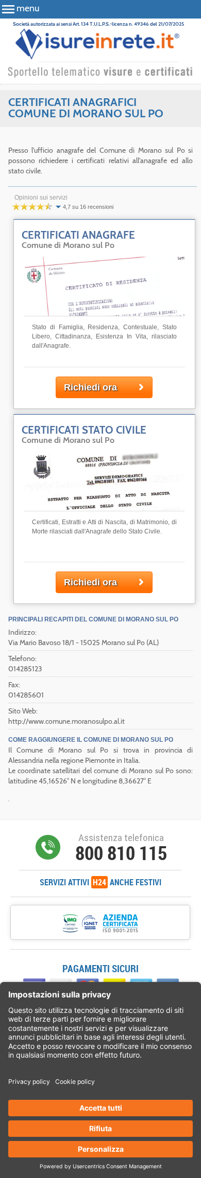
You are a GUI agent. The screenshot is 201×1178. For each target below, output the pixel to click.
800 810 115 (121, 853)
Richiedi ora (90, 387)
